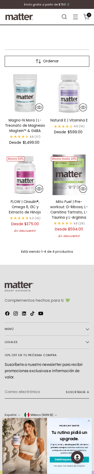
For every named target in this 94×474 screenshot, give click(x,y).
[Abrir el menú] (75, 17)
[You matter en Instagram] (16, 314)
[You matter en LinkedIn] (24, 314)
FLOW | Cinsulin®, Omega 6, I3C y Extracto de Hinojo (25, 207)
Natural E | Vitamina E (69, 120)
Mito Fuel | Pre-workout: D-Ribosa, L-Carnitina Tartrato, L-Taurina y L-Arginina (69, 209)
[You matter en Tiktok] (33, 314)
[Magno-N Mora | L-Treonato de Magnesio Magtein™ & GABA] (25, 93)
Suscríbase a (77, 392)
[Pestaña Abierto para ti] (77, 457)
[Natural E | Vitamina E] (69, 93)
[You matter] (19, 16)
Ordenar (51, 61)
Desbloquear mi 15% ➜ (69, 459)
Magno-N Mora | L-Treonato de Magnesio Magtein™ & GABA (25, 125)
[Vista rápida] (39, 107)
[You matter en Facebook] (8, 314)
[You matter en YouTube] (41, 314)
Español (10, 415)
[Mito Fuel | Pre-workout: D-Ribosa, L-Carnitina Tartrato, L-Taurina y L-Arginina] (69, 175)
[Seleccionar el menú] (64, 17)
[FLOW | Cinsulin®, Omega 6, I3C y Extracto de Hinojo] (25, 175)
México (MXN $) (42, 415)
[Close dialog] (89, 421)
